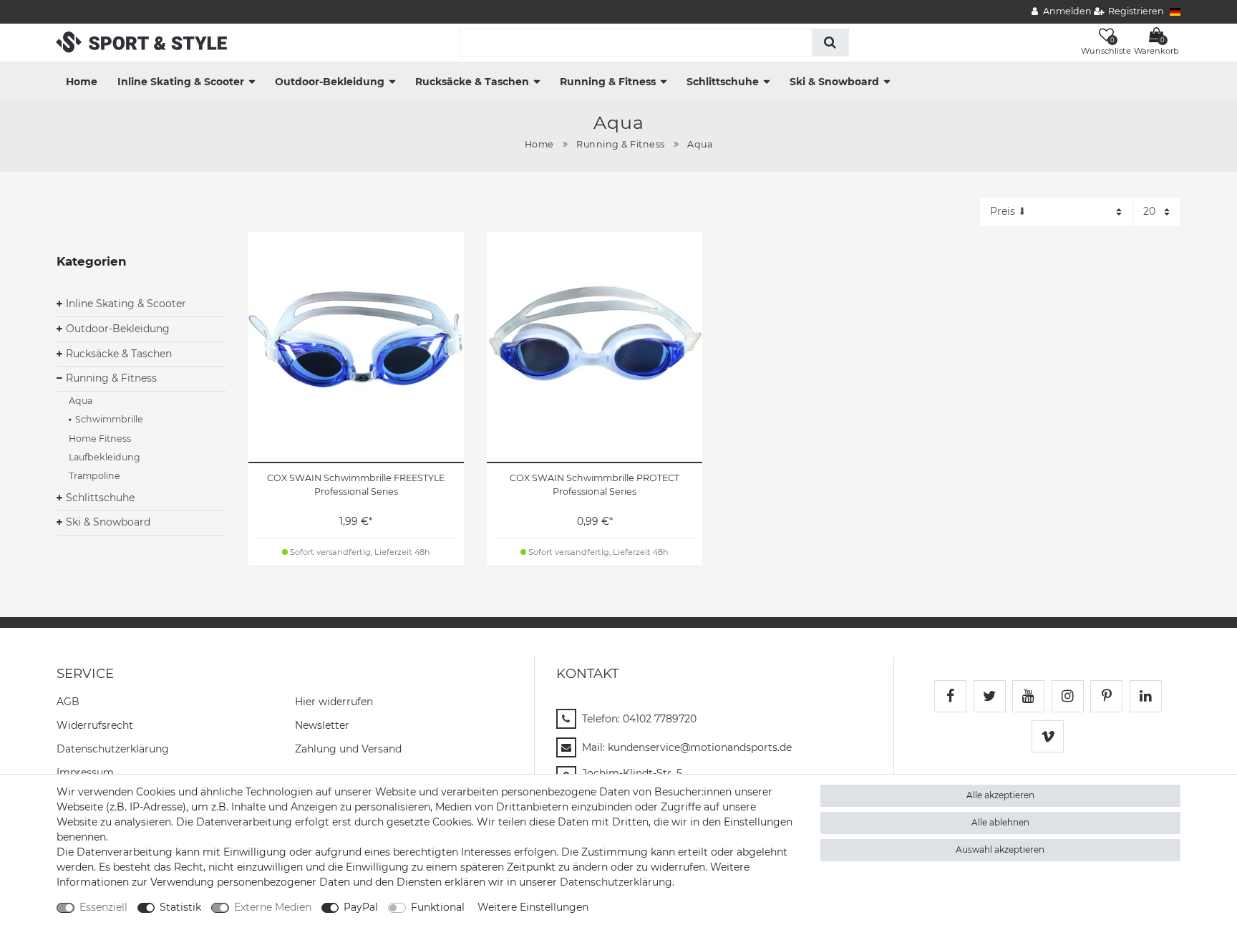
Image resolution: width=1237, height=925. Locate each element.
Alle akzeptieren (1000, 795)
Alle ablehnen (1000, 822)
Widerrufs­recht (95, 725)
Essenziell (103, 907)
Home (81, 81)
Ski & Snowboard (834, 81)
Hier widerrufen (334, 701)
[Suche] (830, 43)
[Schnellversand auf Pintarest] (1106, 696)
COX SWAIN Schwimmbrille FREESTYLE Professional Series (356, 485)
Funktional (438, 907)
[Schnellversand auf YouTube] (1028, 696)
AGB (68, 701)
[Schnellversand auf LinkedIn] (1145, 696)
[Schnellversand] (141, 41)
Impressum (85, 772)
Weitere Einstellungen (532, 907)
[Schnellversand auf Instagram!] (1067, 696)
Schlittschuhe (723, 81)
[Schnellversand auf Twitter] (989, 696)
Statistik (180, 907)
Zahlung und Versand (348, 748)
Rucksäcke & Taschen (472, 81)
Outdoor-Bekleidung (329, 81)
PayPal (361, 907)
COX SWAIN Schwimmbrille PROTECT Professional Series (594, 485)
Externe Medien (272, 907)
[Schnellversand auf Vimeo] (1047, 736)
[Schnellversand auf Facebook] (950, 696)
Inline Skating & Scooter (180, 81)
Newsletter (322, 725)
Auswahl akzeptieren (1000, 849)
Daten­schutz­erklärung (113, 748)
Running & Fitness (608, 81)
